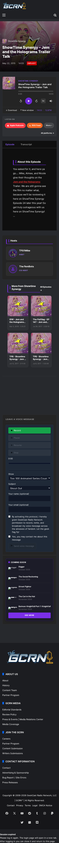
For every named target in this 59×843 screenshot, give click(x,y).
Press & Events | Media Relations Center (22, 719)
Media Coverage (10, 724)
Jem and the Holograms (26, 181)
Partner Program (10, 695)
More (49, 125)
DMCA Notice (45, 805)
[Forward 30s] (36, 101)
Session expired (8, 834)
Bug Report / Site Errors (14, 777)
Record (17, 430)
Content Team (9, 690)
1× (43, 101)
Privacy (19, 805)
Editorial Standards (11, 709)
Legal (34, 805)
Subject (12, 484)
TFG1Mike (24, 250)
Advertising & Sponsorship (15, 772)
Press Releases (10, 782)
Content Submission (12, 748)
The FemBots (26, 266)
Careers (6, 738)
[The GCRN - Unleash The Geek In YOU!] (14, 6)
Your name (18, 494)
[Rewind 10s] (20, 101)
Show (11, 474)
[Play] (28, 101)
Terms (28, 805)
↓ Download (11, 110)
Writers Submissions (12, 753)
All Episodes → (45, 288)
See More (29, 615)
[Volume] (50, 101)
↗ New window (27, 110)
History (6, 685)
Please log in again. (9, 838)
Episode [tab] (10, 144)
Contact (6, 768)
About (5, 680)
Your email (18, 505)
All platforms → (47, 133)
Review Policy (9, 714)
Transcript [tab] (26, 144)
